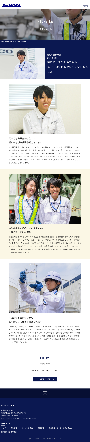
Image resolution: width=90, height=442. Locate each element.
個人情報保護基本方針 (9, 432)
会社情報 (14, 428)
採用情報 (9, 41)
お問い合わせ (68, 428)
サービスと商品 (27, 428)
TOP (3, 41)
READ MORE (45, 379)
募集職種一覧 (53, 428)
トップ (3, 428)
